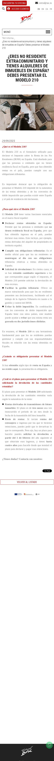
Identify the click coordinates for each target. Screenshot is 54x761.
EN (43, 9)
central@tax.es (45, 2)
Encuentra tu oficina (14, 3)
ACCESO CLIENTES (20, 8)
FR (51, 9)
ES (39, 9)
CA (47, 9)
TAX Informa (8, 38)
